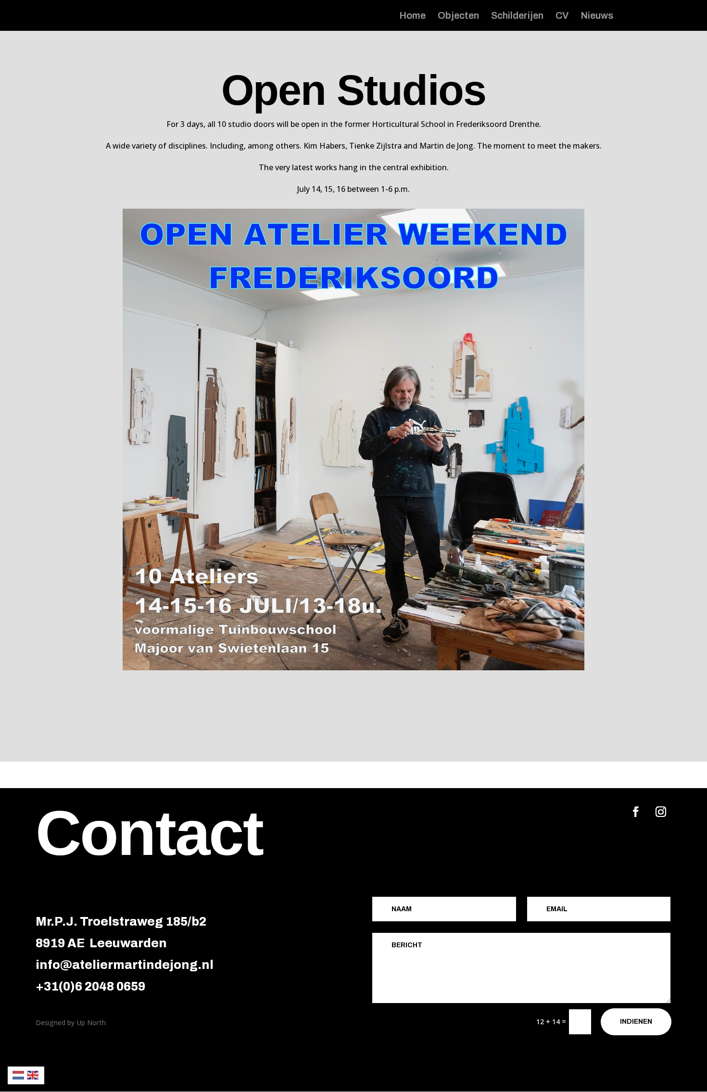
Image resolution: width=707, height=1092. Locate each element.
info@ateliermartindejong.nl (125, 964)
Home (412, 16)
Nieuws (597, 16)
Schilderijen (517, 16)
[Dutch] (19, 1074)
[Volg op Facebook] (635, 811)
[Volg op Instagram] (660, 811)
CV (562, 16)
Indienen (636, 1021)
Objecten (458, 16)
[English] (33, 1074)
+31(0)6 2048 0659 (90, 986)
